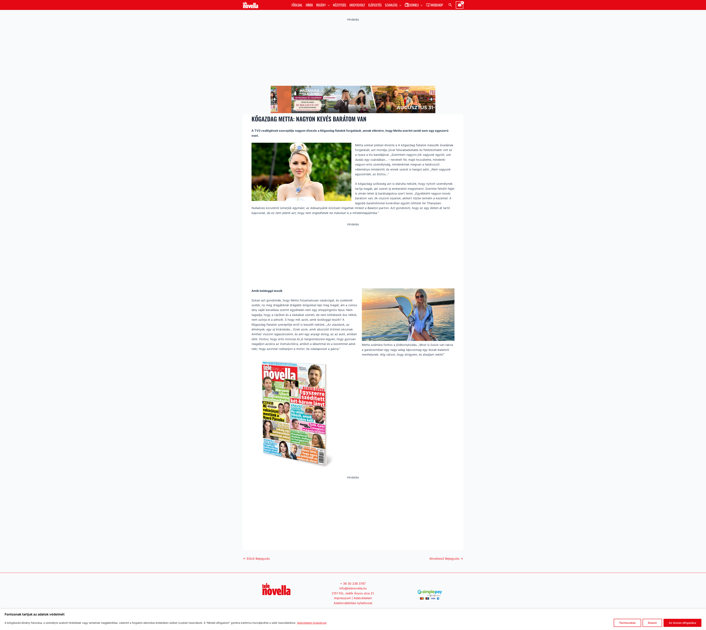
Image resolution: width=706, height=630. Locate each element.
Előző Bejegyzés (256, 558)
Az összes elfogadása (682, 622)
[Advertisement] (353, 52)
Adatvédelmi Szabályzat (312, 622)
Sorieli (414, 5)
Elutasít (652, 622)
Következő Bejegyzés (446, 558)
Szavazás (391, 5)
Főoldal (297, 5)
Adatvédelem (363, 598)
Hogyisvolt (357, 5)
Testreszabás (627, 622)
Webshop (437, 5)
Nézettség (339, 5)
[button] (328, 5)
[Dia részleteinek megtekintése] (353, 99)
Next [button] (431, 99)
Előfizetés (375, 5)
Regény (321, 5)
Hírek (309, 5)
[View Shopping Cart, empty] (459, 5)
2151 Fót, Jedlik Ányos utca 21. (353, 593)
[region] (353, 619)
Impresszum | (344, 598)
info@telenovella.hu (353, 588)
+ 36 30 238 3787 (353, 583)
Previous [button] (275, 99)
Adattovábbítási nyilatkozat (353, 603)
